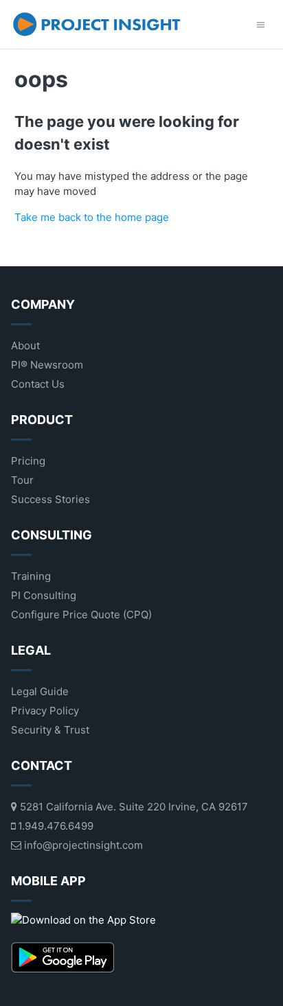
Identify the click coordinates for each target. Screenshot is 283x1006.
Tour (22, 480)
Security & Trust (50, 729)
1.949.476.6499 (54, 825)
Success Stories (50, 499)
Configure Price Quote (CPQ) (81, 614)
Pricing (28, 460)
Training (31, 576)
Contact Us (38, 383)
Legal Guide (40, 691)
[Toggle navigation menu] (260, 24)
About (25, 345)
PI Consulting (43, 595)
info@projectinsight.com (82, 845)
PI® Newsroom (47, 364)
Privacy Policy (45, 710)
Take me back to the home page (91, 217)
